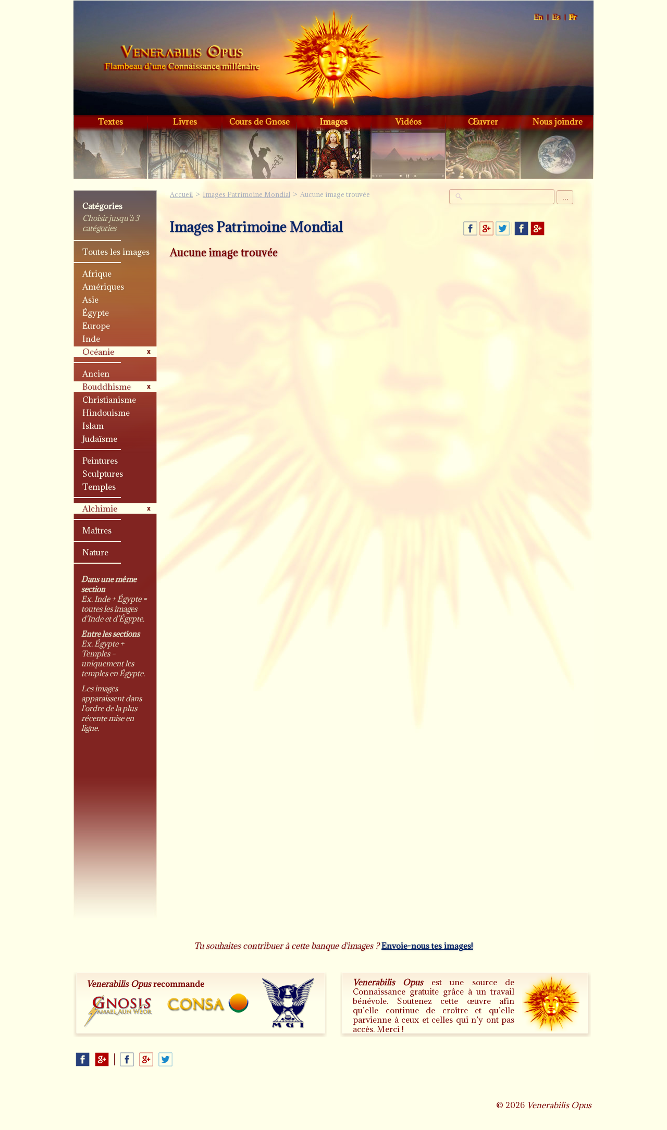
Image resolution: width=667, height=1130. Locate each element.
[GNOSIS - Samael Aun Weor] (118, 1011)
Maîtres (97, 530)
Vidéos (409, 121)
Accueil (182, 59)
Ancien (95, 373)
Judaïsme (99, 438)
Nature (95, 552)
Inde (91, 338)
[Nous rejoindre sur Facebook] (521, 228)
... (565, 197)
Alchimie (99, 508)
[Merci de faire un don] (550, 1003)
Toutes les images (116, 251)
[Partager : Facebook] (470, 228)
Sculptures (102, 473)
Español (556, 17)
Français (573, 17)
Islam (93, 425)
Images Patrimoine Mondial (246, 194)
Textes (110, 121)
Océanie (98, 351)
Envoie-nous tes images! (427, 945)
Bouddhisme (106, 386)
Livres (185, 121)
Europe (96, 325)
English (538, 17)
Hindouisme (106, 412)
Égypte (95, 312)
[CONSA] (208, 1003)
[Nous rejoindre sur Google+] (537, 228)
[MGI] (288, 1003)
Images (334, 121)
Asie (90, 299)
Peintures (100, 460)
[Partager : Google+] (486, 228)
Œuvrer (483, 121)
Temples (99, 486)
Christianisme (109, 399)
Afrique (97, 273)
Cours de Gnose (259, 121)
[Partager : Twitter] (503, 228)
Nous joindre (558, 121)
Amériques (103, 286)
